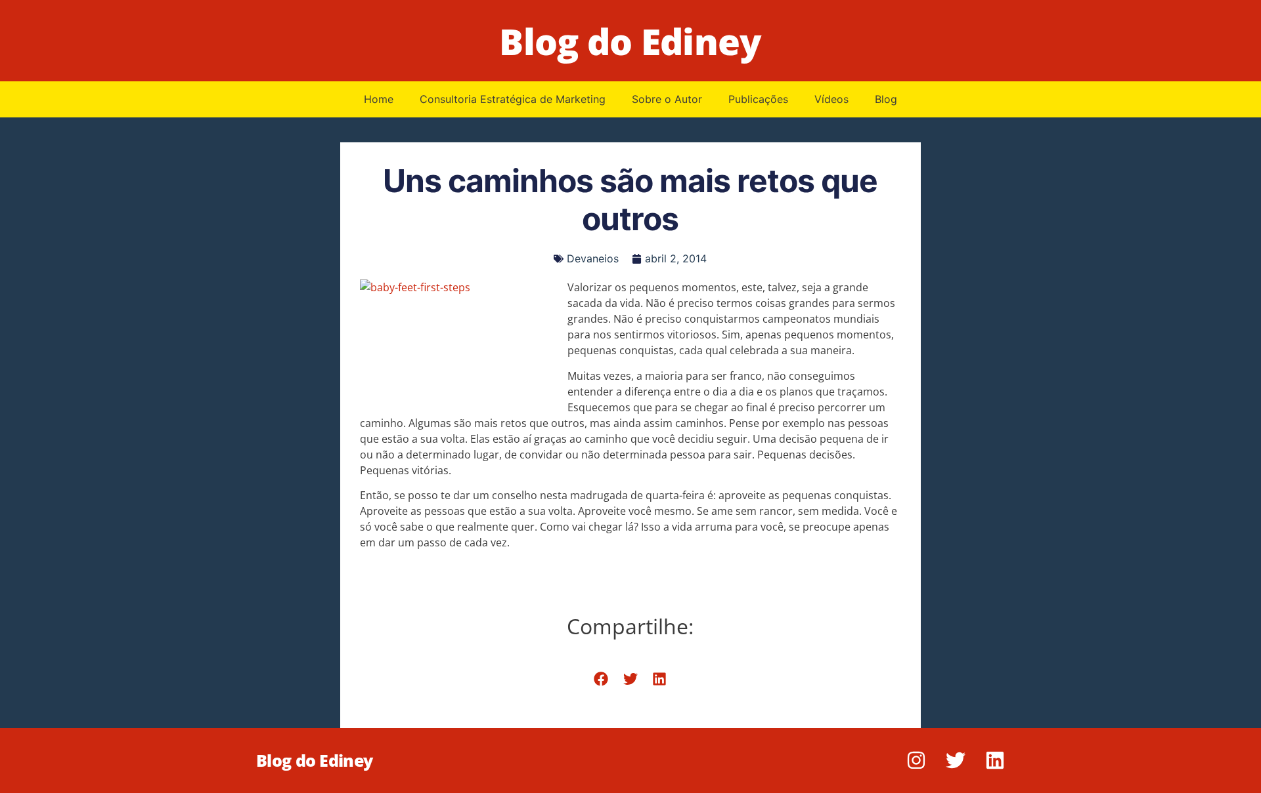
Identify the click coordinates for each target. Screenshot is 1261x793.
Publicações (758, 99)
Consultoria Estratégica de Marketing (513, 99)
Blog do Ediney (630, 41)
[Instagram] (916, 760)
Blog (886, 99)
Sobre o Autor (667, 99)
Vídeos (831, 99)
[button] (601, 679)
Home (378, 99)
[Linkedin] (995, 760)
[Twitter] (955, 760)
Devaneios (593, 258)
